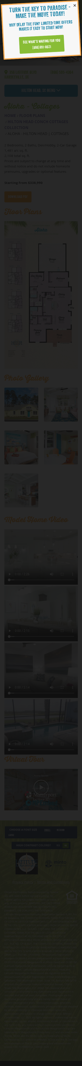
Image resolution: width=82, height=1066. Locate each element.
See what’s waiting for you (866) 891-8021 (42, 44)
